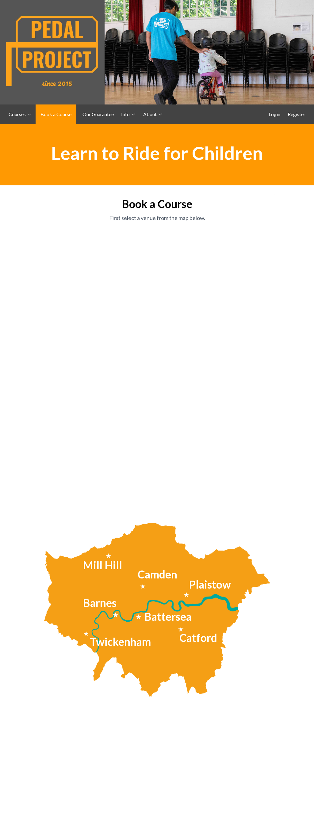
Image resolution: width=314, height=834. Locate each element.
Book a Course (55, 114)
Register (296, 114)
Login (274, 114)
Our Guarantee (98, 114)
